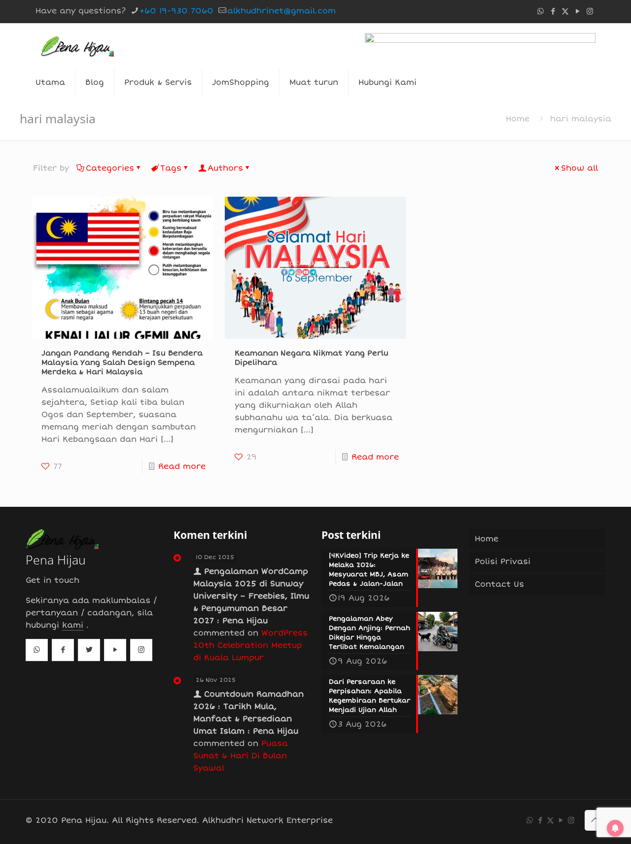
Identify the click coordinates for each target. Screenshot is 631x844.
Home (517, 119)
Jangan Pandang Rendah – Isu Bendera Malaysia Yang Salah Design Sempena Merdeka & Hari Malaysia (122, 362)
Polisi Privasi (502, 561)
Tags (170, 168)
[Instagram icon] (590, 11)
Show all (579, 168)
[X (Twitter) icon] (565, 11)
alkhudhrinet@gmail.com (281, 11)
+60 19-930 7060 (176, 11)
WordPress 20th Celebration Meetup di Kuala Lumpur (250, 645)
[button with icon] (37, 650)
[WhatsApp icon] (540, 11)
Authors (225, 168)
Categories (110, 168)
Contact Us (499, 584)
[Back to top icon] (595, 820)
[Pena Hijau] (77, 45)
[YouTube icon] (577, 11)
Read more (182, 466)
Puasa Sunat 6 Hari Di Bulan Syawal (240, 755)
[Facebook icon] (553, 11)
